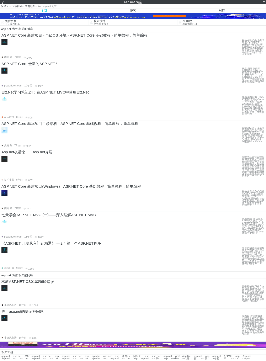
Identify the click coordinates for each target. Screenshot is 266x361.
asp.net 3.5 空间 (76, 358)
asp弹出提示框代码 (206, 358)
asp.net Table (169, 356)
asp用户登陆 (188, 358)
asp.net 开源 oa (127, 358)
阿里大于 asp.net (139, 356)
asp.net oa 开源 (136, 358)
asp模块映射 (167, 358)
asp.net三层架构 (16, 358)
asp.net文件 (58, 356)
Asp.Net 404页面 (188, 356)
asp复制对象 (218, 358)
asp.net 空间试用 (88, 356)
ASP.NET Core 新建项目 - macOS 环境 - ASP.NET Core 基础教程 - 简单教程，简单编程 (74, 35)
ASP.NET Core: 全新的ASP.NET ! (29, 64)
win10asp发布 (176, 358)
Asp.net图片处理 (248, 356)
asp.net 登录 (7, 356)
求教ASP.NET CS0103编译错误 (27, 282)
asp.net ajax (199, 356)
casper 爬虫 (248, 358)
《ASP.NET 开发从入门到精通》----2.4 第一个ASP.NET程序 (51, 243)
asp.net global (208, 356)
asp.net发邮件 (239, 356)
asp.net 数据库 (106, 358)
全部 (44, 10)
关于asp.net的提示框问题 (22, 311)
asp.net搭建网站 (109, 356)
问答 (221, 10)
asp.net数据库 (116, 358)
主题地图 (30, 6)
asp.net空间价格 (79, 356)
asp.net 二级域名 (25, 358)
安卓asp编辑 (197, 358)
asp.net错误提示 (158, 356)
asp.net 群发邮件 (118, 356)
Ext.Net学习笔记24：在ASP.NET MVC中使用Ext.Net (45, 92)
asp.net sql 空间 (37, 358)
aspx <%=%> (237, 358)
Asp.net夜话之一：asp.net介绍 (27, 152)
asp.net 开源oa (146, 358)
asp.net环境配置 (148, 356)
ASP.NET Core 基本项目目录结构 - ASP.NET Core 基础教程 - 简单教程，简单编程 (69, 124)
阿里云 (5, 6)
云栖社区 (17, 6)
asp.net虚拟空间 (46, 358)
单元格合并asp (227, 358)
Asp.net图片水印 (7, 358)
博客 (133, 10)
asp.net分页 (18, 356)
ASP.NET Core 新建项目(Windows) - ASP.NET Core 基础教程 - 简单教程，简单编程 (71, 186)
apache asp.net (97, 356)
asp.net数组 (48, 356)
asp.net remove (218, 356)
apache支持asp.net (97, 358)
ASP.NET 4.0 (178, 356)
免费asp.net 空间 (127, 356)
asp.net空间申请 (86, 358)
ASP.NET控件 (28, 356)
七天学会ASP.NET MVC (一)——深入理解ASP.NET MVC (48, 215)
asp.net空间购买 (67, 356)
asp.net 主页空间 (67, 358)
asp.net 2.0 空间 (56, 358)
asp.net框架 (37, 356)
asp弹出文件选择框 (158, 358)
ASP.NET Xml (229, 356)
